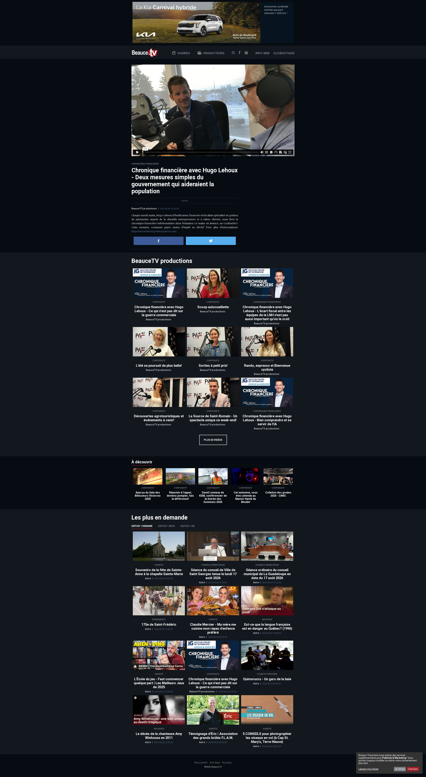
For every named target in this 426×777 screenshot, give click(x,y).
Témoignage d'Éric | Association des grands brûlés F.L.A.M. (213, 736)
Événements (159, 619)
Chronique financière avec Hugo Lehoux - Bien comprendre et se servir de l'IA (267, 420)
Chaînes (183, 53)
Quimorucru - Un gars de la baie (267, 679)
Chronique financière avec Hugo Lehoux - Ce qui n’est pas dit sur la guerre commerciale (158, 311)
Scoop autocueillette (213, 307)
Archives (267, 619)
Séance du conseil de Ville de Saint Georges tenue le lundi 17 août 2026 (213, 574)
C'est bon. (413, 769)
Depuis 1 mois (166, 526)
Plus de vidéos (213, 440)
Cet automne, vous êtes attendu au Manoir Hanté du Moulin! (246, 497)
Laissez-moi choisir (368, 769)
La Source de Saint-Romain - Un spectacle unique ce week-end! (213, 418)
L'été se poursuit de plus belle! (159, 366)
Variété (159, 565)
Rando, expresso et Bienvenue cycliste (267, 368)
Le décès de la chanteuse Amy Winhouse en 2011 (159, 736)
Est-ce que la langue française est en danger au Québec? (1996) (267, 626)
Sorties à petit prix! (213, 366)
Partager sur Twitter (211, 241)
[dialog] (389, 763)
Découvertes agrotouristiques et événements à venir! (159, 418)
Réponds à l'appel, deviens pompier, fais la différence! (180, 495)
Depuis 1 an (188, 526)
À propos (227, 762)
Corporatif (158, 302)
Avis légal (215, 762)
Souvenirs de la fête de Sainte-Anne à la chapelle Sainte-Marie (159, 572)
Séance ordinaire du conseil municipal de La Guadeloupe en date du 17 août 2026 (267, 574)
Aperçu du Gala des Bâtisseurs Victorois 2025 (148, 495)
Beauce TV (144, 52)
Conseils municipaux (213, 565)
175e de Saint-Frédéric (158, 624)
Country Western (267, 674)
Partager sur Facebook (159, 241)
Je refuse (400, 769)
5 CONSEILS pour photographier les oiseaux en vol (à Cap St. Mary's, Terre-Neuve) (267, 738)
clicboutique (284, 53)
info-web (262, 53)
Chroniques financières (145, 164)
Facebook (239, 52)
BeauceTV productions (144, 208)
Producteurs (213, 53)
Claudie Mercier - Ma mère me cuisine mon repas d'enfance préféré (213, 628)
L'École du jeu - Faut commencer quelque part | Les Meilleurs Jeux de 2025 (159, 683)
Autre (148, 578)
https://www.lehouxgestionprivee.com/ (153, 231)
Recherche (233, 52)
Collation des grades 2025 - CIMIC (278, 494)
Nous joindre (246, 52)
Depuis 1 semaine (141, 526)
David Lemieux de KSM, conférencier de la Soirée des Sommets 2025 (213, 497)
